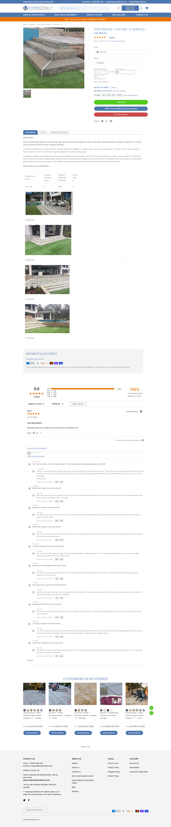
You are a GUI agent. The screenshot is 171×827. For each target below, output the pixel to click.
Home (25, 24)
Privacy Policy (113, 767)
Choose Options (32, 733)
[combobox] (85, 8)
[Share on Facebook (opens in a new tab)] (34, 433)
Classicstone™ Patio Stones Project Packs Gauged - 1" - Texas (134, 715)
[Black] (108, 710)
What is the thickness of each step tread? (47, 643)
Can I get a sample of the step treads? (46, 623)
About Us (75, 767)
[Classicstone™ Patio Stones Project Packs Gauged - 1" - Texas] (136, 694)
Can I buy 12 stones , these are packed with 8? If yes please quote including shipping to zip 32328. (69, 464)
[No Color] (111, 710)
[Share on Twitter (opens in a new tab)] (37, 433)
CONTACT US (142, 15)
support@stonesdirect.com (116, 2)
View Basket (134, 767)
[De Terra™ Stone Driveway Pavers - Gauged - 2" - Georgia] (85, 694)
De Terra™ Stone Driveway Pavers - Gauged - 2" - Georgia (85, 715)
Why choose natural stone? (82, 776)
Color (96, 47)
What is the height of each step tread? (46, 488)
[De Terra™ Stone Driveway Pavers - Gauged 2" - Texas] (60, 694)
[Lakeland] (34, 710)
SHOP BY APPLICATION (33, 15)
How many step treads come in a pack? (47, 604)
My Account (134, 763)
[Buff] (101, 710)
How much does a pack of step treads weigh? (49, 585)
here (42, 476)
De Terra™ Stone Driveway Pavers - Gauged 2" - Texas (60, 715)
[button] (146, 8)
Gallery (74, 763)
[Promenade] (38, 710)
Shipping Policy (114, 772)
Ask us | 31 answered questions (115, 41)
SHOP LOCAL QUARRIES (65, 15)
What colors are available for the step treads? (49, 565)
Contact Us (76, 772)
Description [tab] (30, 132)
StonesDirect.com (33, 819)
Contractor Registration (139, 772)
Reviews (75, 791)
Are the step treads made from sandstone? (48, 546)
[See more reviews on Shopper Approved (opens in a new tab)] (40, 433)
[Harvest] (31, 710)
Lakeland (32, 24)
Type (96, 58)
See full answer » (41, 478)
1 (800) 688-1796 (36, 763)
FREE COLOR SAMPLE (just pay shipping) (121, 109)
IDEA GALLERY (118, 15)
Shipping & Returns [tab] (59, 132)
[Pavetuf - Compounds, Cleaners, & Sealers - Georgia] (111, 694)
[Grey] (104, 710)
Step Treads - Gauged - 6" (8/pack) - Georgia (50, 24)
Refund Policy (113, 776)
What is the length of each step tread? (46, 527)
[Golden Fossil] (28, 710)
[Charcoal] (24, 710)
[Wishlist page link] (118, 8)
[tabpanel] (83, 240)
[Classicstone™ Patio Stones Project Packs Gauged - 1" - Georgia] (34, 694)
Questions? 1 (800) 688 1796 (92, 2)
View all (30, 660)
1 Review (112, 37)
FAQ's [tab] (43, 132)
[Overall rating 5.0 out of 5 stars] (100, 38)
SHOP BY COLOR (94, 15)
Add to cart (121, 102)
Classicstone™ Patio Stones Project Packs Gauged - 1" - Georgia (32, 715)
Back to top (85, 747)
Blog (73, 787)
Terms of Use (113, 763)
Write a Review (78, 404)
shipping (134, 95)
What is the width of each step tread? (46, 507)
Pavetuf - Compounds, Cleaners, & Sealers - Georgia (109, 715)
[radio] (85, 388)
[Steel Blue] (41, 710)
